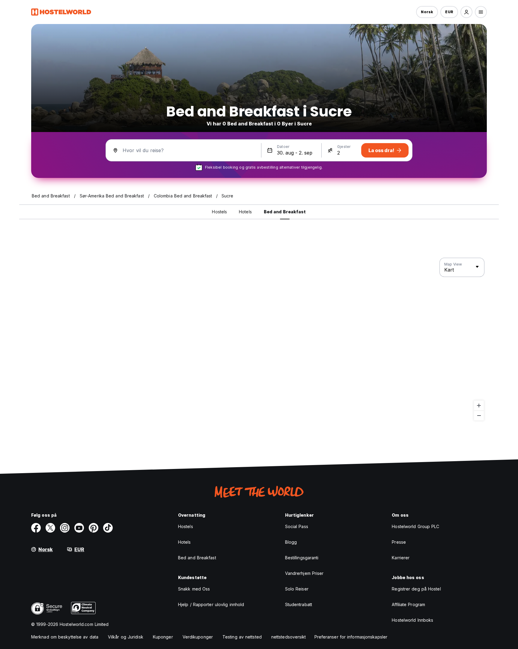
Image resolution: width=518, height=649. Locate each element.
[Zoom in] (479, 405)
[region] (259, 339)
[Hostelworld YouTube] (79, 528)
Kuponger (163, 636)
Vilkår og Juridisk (125, 636)
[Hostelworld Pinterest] (93, 528)
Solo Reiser (296, 588)
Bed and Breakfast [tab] (285, 211)
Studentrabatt (298, 604)
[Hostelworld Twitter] (50, 528)
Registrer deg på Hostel (416, 588)
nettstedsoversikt (288, 636)
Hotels (184, 542)
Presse (399, 542)
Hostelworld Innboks (412, 620)
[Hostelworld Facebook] (36, 528)
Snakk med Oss (194, 588)
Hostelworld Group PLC (415, 526)
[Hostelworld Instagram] (65, 528)
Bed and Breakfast (197, 557)
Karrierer (400, 557)
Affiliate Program (408, 604)
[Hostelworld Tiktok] (108, 528)
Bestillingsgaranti (302, 557)
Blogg (291, 542)
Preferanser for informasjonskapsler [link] (351, 636)
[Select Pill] (466, 12)
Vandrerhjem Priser (304, 573)
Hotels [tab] (245, 211)
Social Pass (296, 526)
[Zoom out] (479, 415)
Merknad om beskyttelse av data (64, 636)
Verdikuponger (198, 636)
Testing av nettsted (242, 636)
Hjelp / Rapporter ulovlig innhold (211, 604)
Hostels (185, 526)
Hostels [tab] (219, 211)
